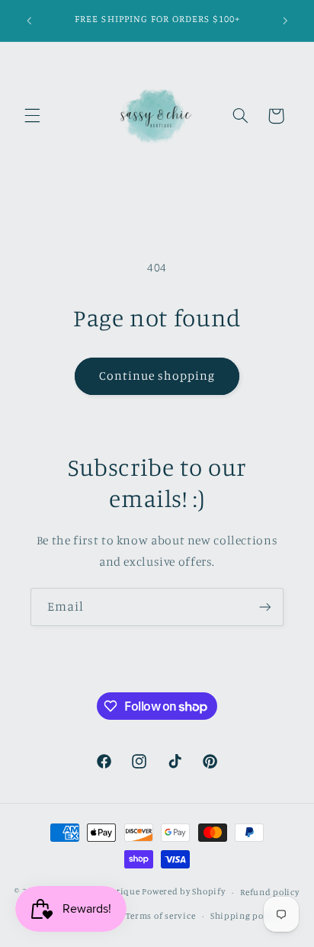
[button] (32, 115)
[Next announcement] (285, 20)
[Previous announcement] (29, 20)
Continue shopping (157, 375)
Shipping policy (244, 915)
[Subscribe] (265, 606)
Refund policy (270, 892)
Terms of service (161, 915)
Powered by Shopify (183, 892)
